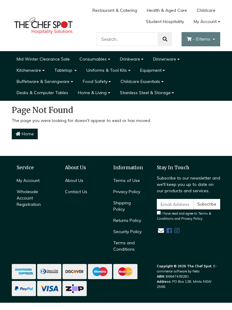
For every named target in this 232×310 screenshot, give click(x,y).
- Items (202, 39)
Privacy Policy (126, 191)
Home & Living (92, 92)
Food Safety (95, 81)
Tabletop (63, 70)
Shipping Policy (122, 206)
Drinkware (130, 59)
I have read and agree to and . (184, 216)
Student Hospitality (165, 21)
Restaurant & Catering (114, 10)
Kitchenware (29, 70)
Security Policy (127, 231)
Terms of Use (126, 180)
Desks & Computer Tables (42, 92)
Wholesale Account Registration (29, 198)
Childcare (206, 10)
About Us (74, 180)
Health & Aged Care (167, 10)
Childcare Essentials (140, 81)
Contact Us (76, 191)
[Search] (165, 39)
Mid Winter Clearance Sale (43, 59)
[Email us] (161, 230)
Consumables (93, 59)
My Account (205, 21)
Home (27, 134)
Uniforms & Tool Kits (106, 70)
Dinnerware (164, 59)
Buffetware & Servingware (43, 81)
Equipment (151, 70)
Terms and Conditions (124, 246)
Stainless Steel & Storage (145, 92)
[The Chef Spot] (43, 25)
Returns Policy (127, 220)
